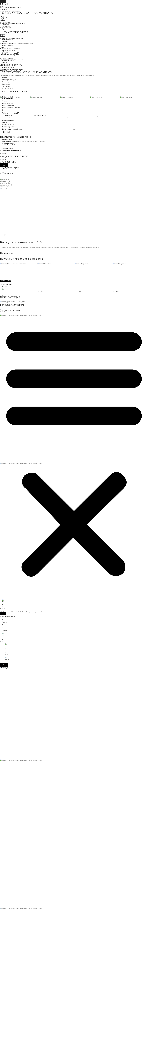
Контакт (4, 159)
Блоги (3, 156)
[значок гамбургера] (3, 1)
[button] (74, 450)
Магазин (4, 10)
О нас (3, 7)
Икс (4, 165)
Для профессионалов (9, 4)
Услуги (4, 153)
